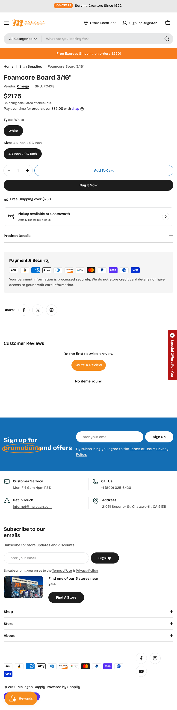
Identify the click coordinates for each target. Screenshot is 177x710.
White (13, 131)
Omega (23, 86)
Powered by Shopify (63, 687)
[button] (172, 355)
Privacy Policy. (87, 571)
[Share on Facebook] (24, 310)
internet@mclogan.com (32, 506)
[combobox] (88, 38)
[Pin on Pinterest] (51, 310)
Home (9, 66)
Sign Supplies (30, 66)
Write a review (88, 365)
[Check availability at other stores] (165, 216)
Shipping (10, 103)
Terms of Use (141, 449)
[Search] (167, 39)
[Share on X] (37, 310)
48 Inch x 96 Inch (23, 154)
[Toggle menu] (6, 23)
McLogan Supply (31, 687)
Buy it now (88, 185)
